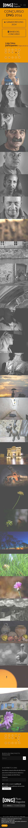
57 (18, 52)
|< (5, 49)
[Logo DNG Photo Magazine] (11, 5)
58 (18, 54)
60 (9, 57)
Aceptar (4, 825)
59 (5, 57)
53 (5, 52)
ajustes (13, 822)
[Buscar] (20, 5)
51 (15, 49)
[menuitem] (20, 5)
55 (12, 52)
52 (19, 49)
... (12, 49)
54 (9, 52)
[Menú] (24, 5)
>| (19, 57)
